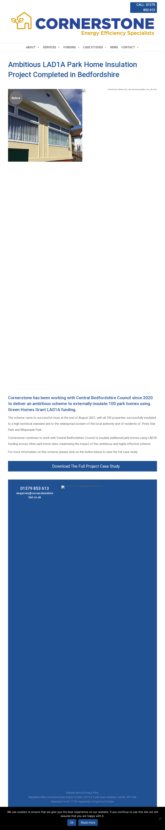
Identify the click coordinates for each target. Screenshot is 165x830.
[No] (160, 819)
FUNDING (69, 47)
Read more (88, 822)
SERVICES (49, 47)
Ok (72, 822)
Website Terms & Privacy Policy (82, 792)
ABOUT (31, 47)
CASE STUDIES (93, 47)
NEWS (114, 47)
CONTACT (128, 47)
